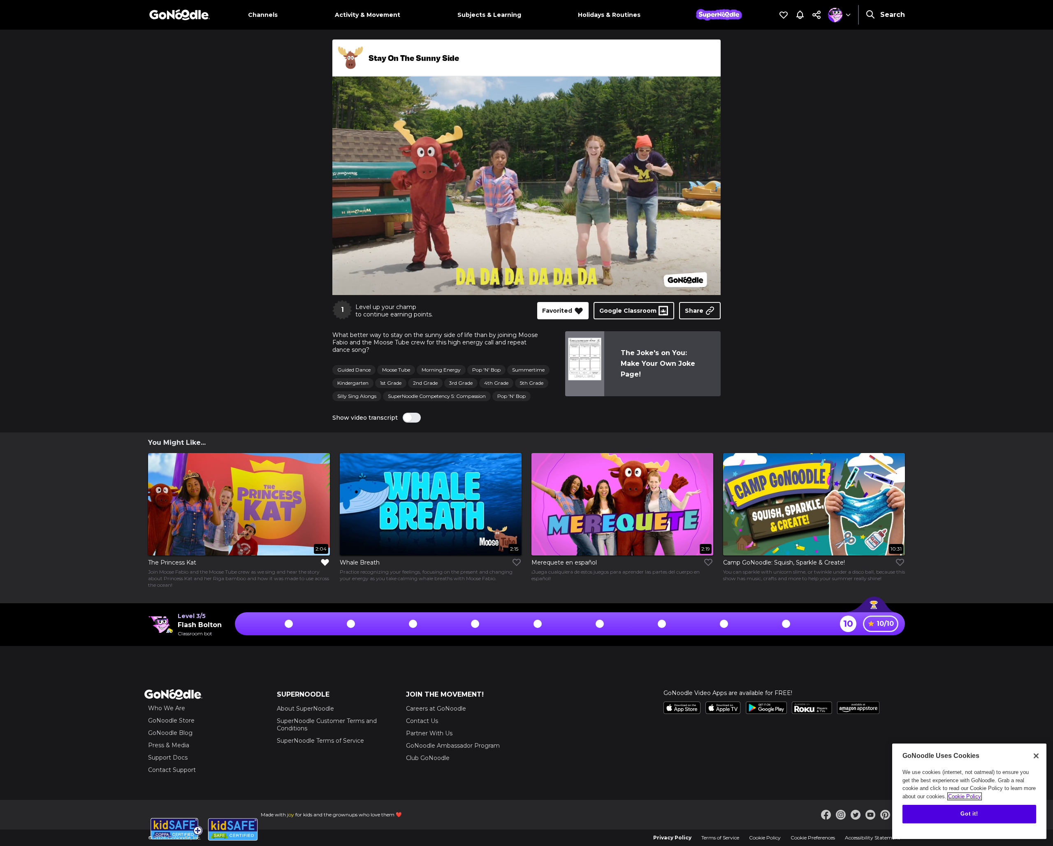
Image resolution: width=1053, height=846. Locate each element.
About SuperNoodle (305, 708)
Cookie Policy (765, 837)
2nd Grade (425, 383)
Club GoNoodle (428, 758)
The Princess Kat (172, 562)
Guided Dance (354, 370)
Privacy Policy (672, 837)
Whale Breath (360, 562)
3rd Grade (461, 383)
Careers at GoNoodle (436, 708)
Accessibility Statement (872, 837)
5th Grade (531, 383)
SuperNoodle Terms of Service (320, 740)
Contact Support (172, 770)
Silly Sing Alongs (356, 396)
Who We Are (166, 708)
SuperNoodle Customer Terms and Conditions (327, 724)
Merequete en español (564, 562)
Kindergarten (353, 383)
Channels (263, 15)
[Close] (1036, 756)
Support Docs (168, 757)
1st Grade (390, 383)
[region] (969, 791)
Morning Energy (441, 370)
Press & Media (168, 745)
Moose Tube (396, 370)
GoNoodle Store (171, 720)
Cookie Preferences (813, 837)
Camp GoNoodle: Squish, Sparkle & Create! (784, 562)
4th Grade (496, 383)
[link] (584, 363)
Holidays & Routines (609, 15)
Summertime (528, 370)
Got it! (969, 814)
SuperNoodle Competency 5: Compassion (437, 396)
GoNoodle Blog (170, 733)
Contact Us (422, 721)
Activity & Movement (367, 15)
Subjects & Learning (489, 15)
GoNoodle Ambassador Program (453, 745)
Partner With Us (429, 733)
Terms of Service (720, 837)
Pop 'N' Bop (486, 370)
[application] (526, 186)
